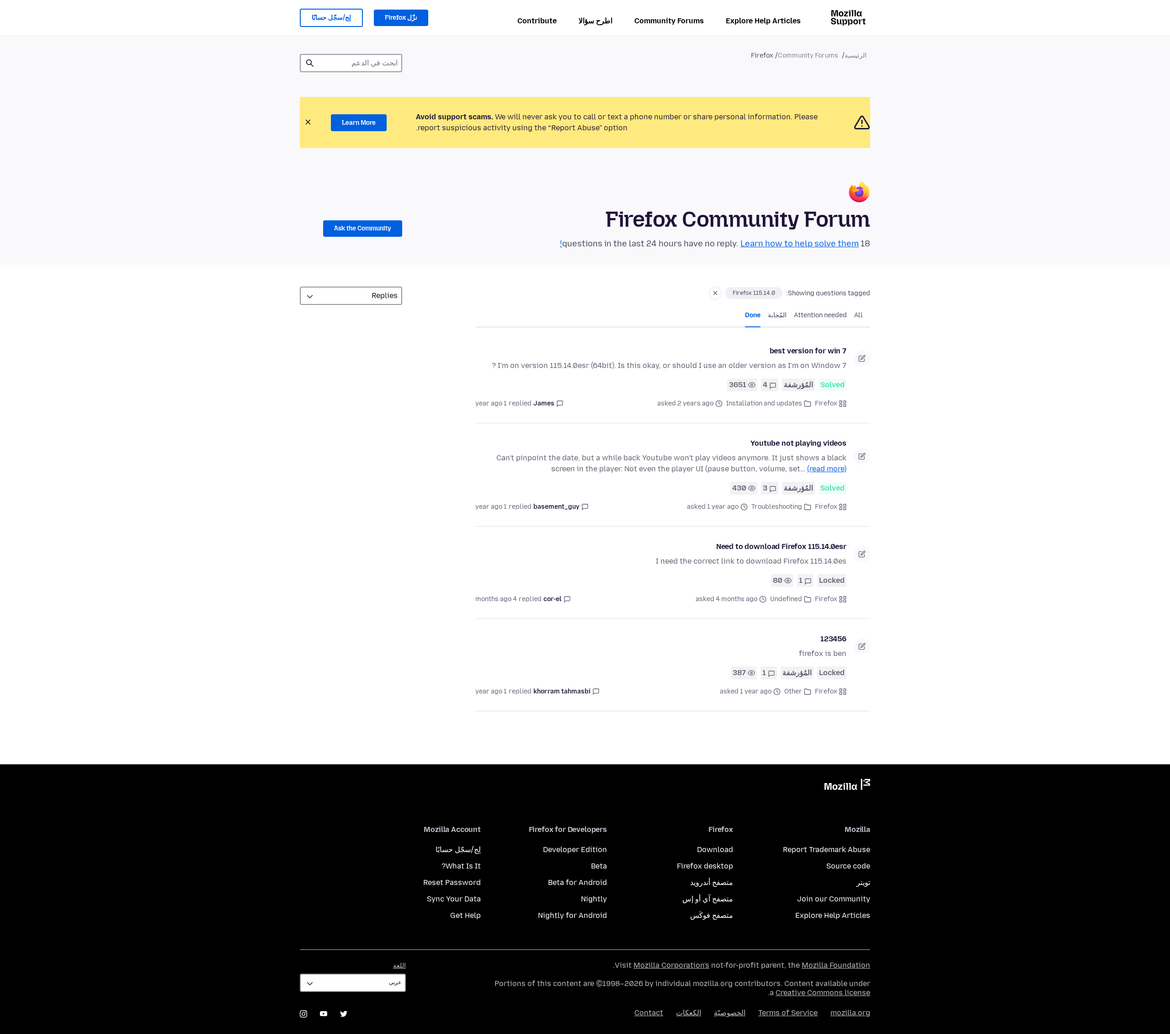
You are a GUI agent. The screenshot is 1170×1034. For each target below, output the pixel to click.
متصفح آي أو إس (707, 899)
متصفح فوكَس (711, 915)
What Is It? (461, 866)
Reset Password (452, 882)
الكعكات (688, 1012)
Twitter (343, 1014)
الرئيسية (856, 55)
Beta (599, 866)
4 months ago (496, 599)
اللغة (399, 966)
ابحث (310, 63)
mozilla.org (850, 1012)
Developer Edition (575, 849)
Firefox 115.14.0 (754, 293)
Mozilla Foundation (836, 965)
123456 (833, 638)
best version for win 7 (808, 350)
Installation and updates (764, 403)
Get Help (465, 915)
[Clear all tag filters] (715, 293)
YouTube (323, 1014)
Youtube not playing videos (798, 443)
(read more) (826, 468)
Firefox (826, 403)
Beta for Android (577, 882)
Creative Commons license (823, 992)
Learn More (359, 123)
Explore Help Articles (763, 20)
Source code (848, 866)
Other (793, 691)
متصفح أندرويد (711, 882)
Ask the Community (362, 228)
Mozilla (847, 786)
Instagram (303, 1014)
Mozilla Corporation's (671, 965)
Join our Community (833, 899)
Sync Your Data (454, 899)
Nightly (594, 899)
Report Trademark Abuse (826, 849)
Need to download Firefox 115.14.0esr (781, 546)
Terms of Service (788, 1012)
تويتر (863, 882)
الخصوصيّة (729, 1012)
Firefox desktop (705, 866)
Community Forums (669, 20)
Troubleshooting (776, 507)
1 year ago (491, 403)
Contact (648, 1012)
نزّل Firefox (401, 17)
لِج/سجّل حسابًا (331, 17)
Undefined (786, 599)
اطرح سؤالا (595, 20)
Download (715, 849)
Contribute (537, 20)
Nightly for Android (572, 915)
